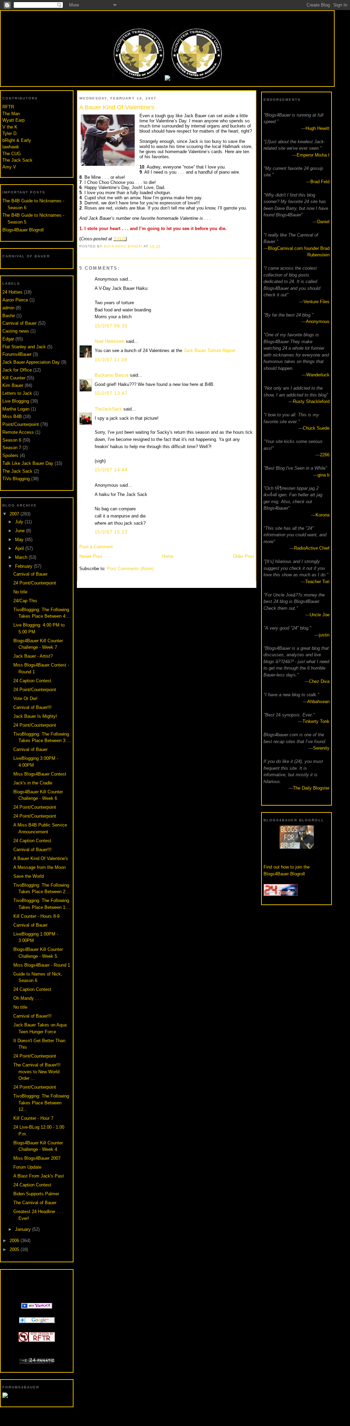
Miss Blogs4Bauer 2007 (36, 1158)
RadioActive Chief (311, 548)
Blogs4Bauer (167, 18)
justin (324, 634)
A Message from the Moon (39, 867)
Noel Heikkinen (109, 341)
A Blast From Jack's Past (38, 1176)
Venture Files (316, 301)
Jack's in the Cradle (32, 782)
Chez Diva (319, 681)
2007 (15, 513)
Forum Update (27, 1167)
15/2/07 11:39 (111, 359)
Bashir (8, 315)
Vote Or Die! (25, 698)
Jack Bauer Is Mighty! (35, 716)
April (20, 548)
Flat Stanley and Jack (24, 346)
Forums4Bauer (16, 354)
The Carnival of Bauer (34, 1202)
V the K (9, 127)
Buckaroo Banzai (112, 375)
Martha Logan (15, 409)
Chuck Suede (316, 428)
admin (8, 307)
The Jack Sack (17, 160)
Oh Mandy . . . (27, 998)
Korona (322, 514)
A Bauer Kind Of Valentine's (40, 858)
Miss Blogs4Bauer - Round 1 (41, 965)
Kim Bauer (12, 385)
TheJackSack (108, 409)
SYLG (119, 238)
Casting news (15, 331)
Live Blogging (15, 401)
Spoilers (10, 455)
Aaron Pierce (15, 299)
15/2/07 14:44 (111, 469)
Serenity (321, 748)
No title (20, 591)
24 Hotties (12, 292)
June (20, 530)
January (23, 1229)
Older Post (243, 556)
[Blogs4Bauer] (36, 1307)
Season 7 (11, 447)
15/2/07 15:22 (111, 532)
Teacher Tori (317, 581)
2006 (15, 1240)
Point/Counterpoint (20, 424)
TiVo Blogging (16, 478)
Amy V (9, 167)
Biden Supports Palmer (36, 1193)
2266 (324, 454)
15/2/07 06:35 (111, 325)
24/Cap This (25, 600)
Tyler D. (10, 133)
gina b (323, 474)
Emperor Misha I (313, 155)
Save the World (28, 876)
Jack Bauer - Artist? (33, 656)
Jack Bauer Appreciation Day (31, 362)
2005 (15, 1249)
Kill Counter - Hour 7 (33, 1118)
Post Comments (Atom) (130, 568)
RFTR (8, 106)
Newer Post (90, 556)
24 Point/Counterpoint (34, 583)
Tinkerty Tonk (315, 721)
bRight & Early (16, 140)
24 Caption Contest (32, 680)
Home (167, 556)
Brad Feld (319, 181)
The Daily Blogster (311, 788)
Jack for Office (17, 370)
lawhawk (10, 146)
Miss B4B (12, 416)
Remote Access (18, 432)
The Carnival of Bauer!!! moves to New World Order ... (36, 1071)
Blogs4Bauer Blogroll (23, 229)
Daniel (323, 221)
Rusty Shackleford (311, 401)
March (22, 557)
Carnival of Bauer (19, 323)
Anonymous (317, 321)
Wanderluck (317, 374)
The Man (11, 113)
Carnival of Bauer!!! (32, 707)
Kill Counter (13, 377)
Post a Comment (96, 546)
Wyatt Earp (13, 120)
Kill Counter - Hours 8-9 (36, 916)
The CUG (11, 153)
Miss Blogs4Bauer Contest (39, 774)
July (20, 521)
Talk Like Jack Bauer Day (27, 463)
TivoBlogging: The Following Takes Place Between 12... (41, 1102)
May (20, 539)
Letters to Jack (17, 393)
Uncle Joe (319, 614)
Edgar (8, 338)
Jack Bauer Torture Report (209, 350)
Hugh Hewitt (317, 128)
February (24, 566)
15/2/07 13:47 (111, 393)
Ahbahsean (318, 701)
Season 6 (11, 440)
